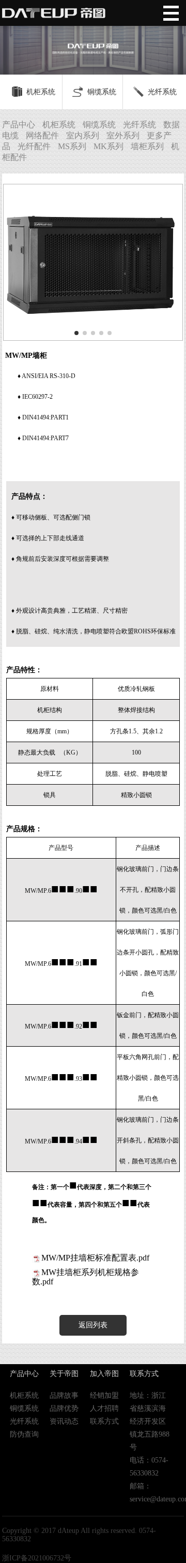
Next (173, 37)
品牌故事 (64, 1395)
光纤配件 (34, 146)
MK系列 (108, 146)
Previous (13, 37)
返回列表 (93, 1325)
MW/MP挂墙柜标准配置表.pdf (95, 1257)
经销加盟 (104, 1395)
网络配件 (42, 135)
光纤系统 (162, 92)
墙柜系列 (147, 146)
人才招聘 (104, 1408)
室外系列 (123, 135)
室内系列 (82, 135)
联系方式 (104, 1421)
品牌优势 (64, 1408)
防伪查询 (24, 1434)
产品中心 (18, 124)
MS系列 (72, 146)
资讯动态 (64, 1421)
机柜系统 (40, 92)
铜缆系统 (101, 92)
